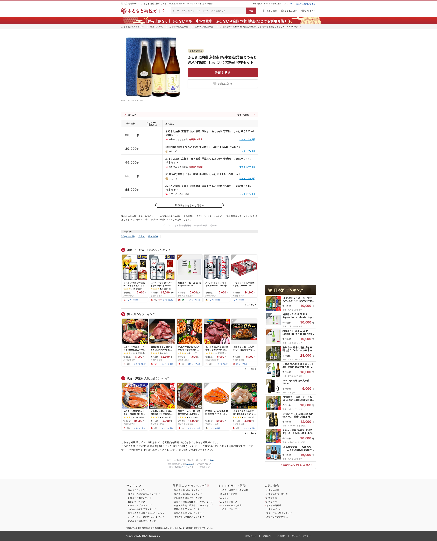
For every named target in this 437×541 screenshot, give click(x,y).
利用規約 (281, 536)
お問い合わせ (250, 536)
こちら (211, 460)
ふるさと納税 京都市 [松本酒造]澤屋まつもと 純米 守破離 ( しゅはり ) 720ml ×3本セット (209, 133)
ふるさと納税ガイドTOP (132, 26)
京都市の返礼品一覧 (204, 26)
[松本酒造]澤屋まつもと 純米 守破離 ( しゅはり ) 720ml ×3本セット (204, 146)
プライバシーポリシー (301, 536)
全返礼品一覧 (156, 26)
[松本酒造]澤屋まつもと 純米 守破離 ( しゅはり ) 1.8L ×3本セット (203, 174)
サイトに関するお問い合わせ (303, 3)
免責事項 (196, 528)
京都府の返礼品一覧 (179, 26)
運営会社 (267, 536)
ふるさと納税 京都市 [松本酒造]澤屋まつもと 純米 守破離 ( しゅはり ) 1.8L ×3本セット (208, 160)
